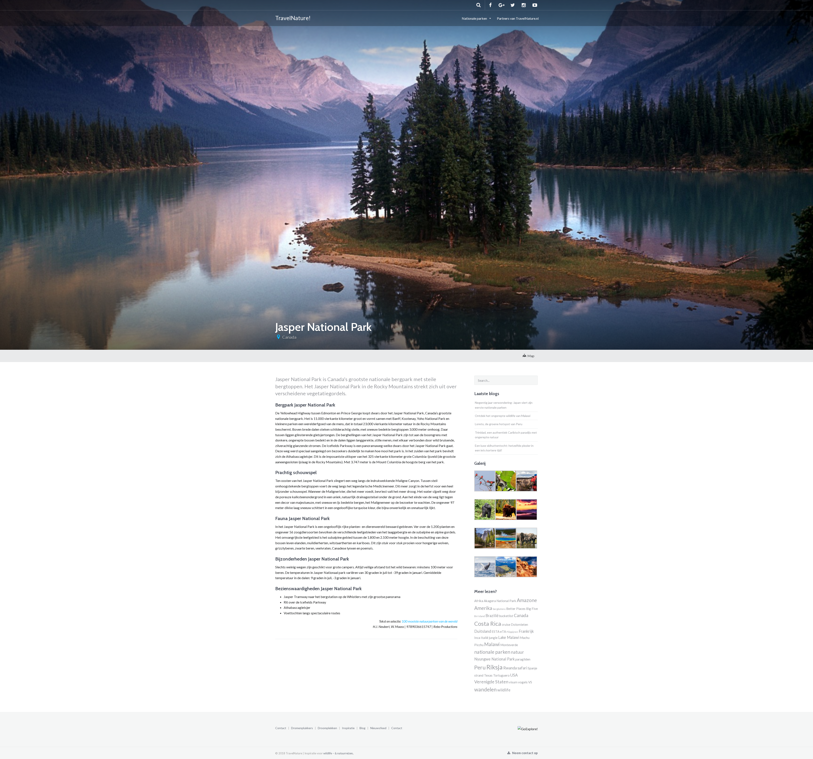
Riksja (494, 667)
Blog (362, 728)
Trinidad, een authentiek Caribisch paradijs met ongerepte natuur (506, 435)
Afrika (478, 601)
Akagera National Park (500, 601)
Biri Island (479, 616)
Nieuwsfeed (378, 728)
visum (513, 682)
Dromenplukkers (302, 728)
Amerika (483, 608)
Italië (484, 638)
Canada (289, 337)
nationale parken (492, 652)
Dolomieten (519, 624)
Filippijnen (512, 631)
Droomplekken (327, 728)
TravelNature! (293, 17)
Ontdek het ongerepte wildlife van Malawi (502, 416)
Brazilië (492, 615)
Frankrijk (526, 631)
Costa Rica (487, 623)
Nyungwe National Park (494, 659)
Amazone (527, 600)
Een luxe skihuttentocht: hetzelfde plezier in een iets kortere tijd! (504, 448)
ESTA (495, 631)
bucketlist (506, 616)
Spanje (532, 668)
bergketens (499, 609)
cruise (506, 624)
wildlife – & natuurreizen (338, 753)
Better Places (515, 609)
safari (522, 668)
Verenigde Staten (491, 681)
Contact (280, 728)
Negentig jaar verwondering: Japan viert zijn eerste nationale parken (503, 405)
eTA (503, 631)
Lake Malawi (508, 637)
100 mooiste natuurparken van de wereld (429, 621)
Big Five (532, 609)
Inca (477, 638)
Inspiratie (348, 728)
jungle (493, 638)
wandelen (485, 689)
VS (530, 682)
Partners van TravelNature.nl (518, 18)
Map (530, 356)
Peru (480, 667)
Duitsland (482, 631)
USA (514, 675)
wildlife (503, 690)
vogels (523, 682)
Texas (488, 675)
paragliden (522, 659)
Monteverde (509, 645)
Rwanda (510, 668)
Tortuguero (501, 675)
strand (478, 675)
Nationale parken (475, 18)
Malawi (492, 644)
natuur (517, 652)
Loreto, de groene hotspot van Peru (498, 424)
